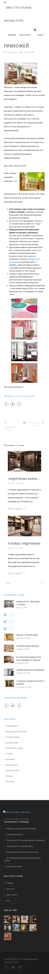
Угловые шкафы (12, 737)
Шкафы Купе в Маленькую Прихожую (22, 852)
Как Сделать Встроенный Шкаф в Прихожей (26, 840)
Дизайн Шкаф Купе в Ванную (30, 670)
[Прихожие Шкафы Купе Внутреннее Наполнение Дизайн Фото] (33, 927)
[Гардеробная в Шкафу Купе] (24, 919)
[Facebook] (6, 404)
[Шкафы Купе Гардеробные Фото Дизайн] (33, 919)
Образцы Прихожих (15, 834)
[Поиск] (42, 583)
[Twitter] (12, 404)
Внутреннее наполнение (16, 731)
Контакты (11, 889)
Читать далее (15, 509)
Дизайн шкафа (12, 742)
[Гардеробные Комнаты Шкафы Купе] (24, 461)
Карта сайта (12, 894)
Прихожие (10, 759)
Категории (24, 35)
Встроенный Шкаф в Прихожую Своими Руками (22, 859)
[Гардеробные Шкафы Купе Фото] (24, 927)
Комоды (9, 776)
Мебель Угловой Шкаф (27, 635)
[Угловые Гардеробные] (24, 525)
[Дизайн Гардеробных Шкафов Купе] (16, 927)
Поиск (40, 35)
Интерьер (10, 781)
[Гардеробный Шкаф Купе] (7, 927)
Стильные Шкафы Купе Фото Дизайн (30, 682)
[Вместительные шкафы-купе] (22, 14)
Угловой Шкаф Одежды (27, 646)
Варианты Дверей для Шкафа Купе (21, 828)
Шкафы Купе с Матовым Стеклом (27, 603)
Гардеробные (11, 726)
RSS (8, 900)
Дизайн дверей (12, 770)
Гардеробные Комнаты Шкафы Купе (24, 479)
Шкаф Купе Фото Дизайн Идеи (20, 846)
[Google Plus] (19, 404)
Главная (12, 35)
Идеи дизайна (29, 52)
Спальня (9, 753)
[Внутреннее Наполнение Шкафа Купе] (7, 936)
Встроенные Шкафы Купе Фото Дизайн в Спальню (28, 658)
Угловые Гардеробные (24, 543)
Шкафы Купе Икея (14, 866)
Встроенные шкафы (14, 748)
